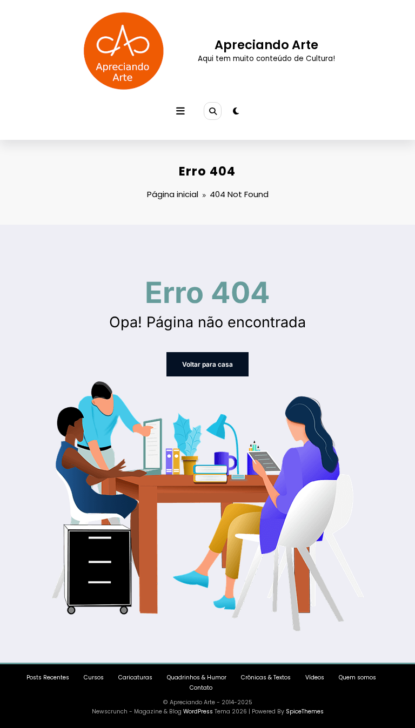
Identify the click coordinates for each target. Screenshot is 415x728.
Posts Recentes (47, 677)
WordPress (198, 711)
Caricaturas (135, 677)
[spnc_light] (236, 111)
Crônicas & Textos (266, 677)
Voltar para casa (207, 364)
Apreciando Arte (266, 44)
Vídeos (314, 677)
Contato (201, 688)
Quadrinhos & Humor (196, 677)
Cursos (94, 677)
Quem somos (357, 677)
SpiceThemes (305, 711)
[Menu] (180, 111)
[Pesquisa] (212, 110)
